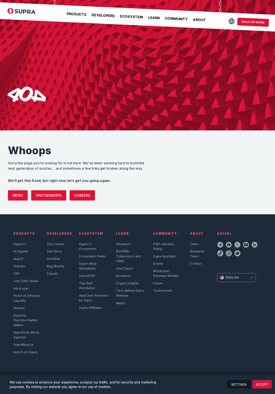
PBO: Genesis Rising (163, 246)
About (199, 19)
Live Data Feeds (26, 281)
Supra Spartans (164, 256)
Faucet (52, 274)
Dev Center (55, 244)
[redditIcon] (237, 254)
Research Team (197, 253)
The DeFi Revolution (87, 285)
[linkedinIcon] (255, 245)
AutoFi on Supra (26, 352)
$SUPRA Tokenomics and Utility (128, 256)
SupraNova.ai (23, 345)
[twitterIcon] (237, 245)
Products (77, 14)
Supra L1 (20, 244)
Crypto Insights (127, 283)
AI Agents (21, 251)
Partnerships (48, 195)
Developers (103, 15)
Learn (154, 17)
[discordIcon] (229, 245)
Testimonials (162, 290)
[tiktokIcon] (220, 254)
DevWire (53, 259)
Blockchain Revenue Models (166, 273)
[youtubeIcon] (246, 245)
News (18, 195)
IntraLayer (21, 288)
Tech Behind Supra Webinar (130, 292)
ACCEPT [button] (262, 384)
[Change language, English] (231, 21)
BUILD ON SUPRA (253, 22)
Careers (82, 195)
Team (194, 244)
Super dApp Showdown (88, 265)
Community (176, 18)
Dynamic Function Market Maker (26, 320)
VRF (17, 274)
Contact (196, 263)
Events (158, 263)
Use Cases (124, 268)
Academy (123, 276)
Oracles (19, 266)
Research (123, 244)
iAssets (19, 308)
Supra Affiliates (90, 308)
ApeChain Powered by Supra (93, 297)
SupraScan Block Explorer (26, 334)
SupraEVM (87, 276)
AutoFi (18, 259)
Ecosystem (131, 16)
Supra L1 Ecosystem (87, 246)
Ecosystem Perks (92, 256)
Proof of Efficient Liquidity (27, 298)
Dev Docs (54, 251)
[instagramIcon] (229, 254)
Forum (157, 283)
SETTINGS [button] (238, 384)
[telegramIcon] (220, 245)
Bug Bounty (55, 266)
